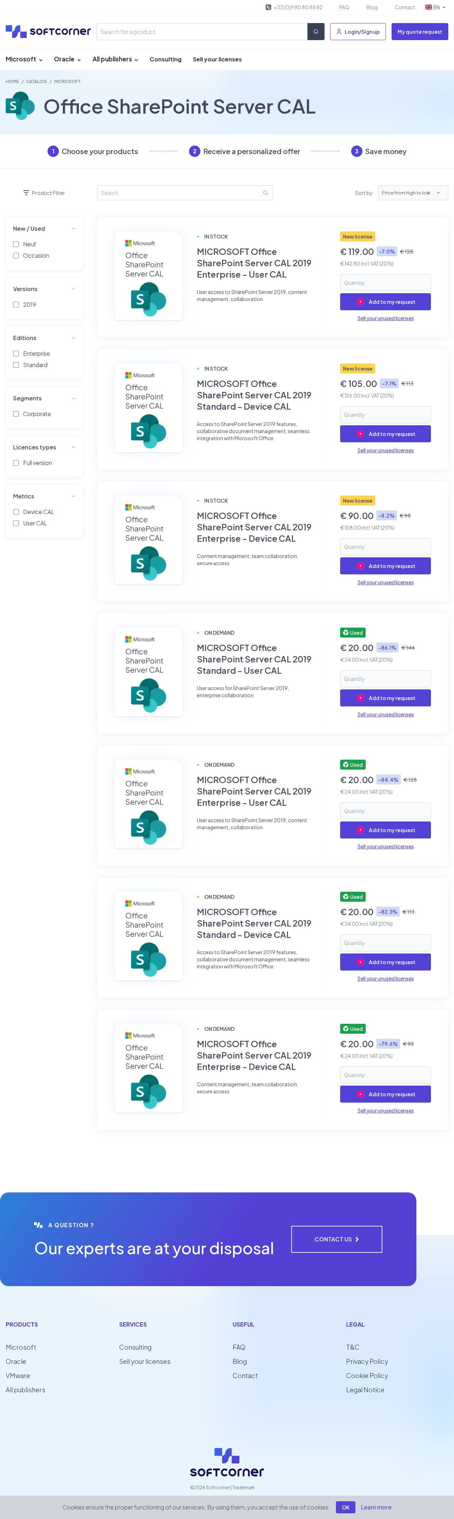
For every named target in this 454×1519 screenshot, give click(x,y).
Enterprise (36, 353)
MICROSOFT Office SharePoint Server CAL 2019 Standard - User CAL (254, 659)
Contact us (333, 1239)
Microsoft (21, 59)
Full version (37, 462)
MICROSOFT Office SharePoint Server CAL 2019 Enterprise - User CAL (254, 262)
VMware (18, 1375)
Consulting (166, 59)
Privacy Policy (367, 1361)
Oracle (65, 59)
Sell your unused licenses (386, 318)
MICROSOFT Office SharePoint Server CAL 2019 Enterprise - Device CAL (254, 526)
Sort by (363, 193)
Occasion (36, 255)
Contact (405, 7)
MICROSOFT (67, 81)
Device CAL (38, 511)
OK (345, 1507)
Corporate (37, 413)
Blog (372, 7)
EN (436, 7)
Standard (35, 364)
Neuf (29, 244)
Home (12, 81)
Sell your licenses (217, 59)
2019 (29, 304)
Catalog (36, 81)
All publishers (113, 59)
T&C (353, 1347)
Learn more (376, 1507)
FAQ (344, 7)
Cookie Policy (367, 1375)
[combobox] (435, 192)
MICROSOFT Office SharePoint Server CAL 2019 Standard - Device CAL (254, 394)
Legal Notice (365, 1390)
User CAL (35, 523)
